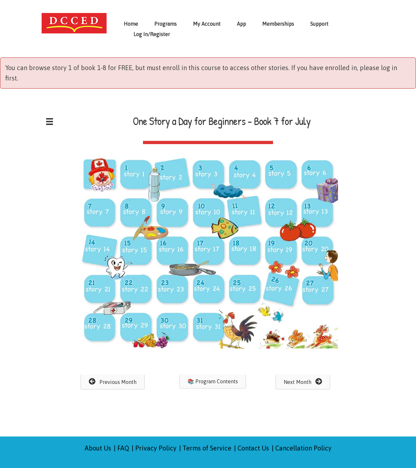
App (241, 24)
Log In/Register (152, 34)
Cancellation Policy (303, 448)
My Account (207, 24)
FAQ (123, 448)
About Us (98, 448)
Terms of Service (207, 448)
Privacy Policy (155, 448)
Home (131, 24)
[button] (113, 382)
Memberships (278, 24)
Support (319, 24)
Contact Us (253, 448)
